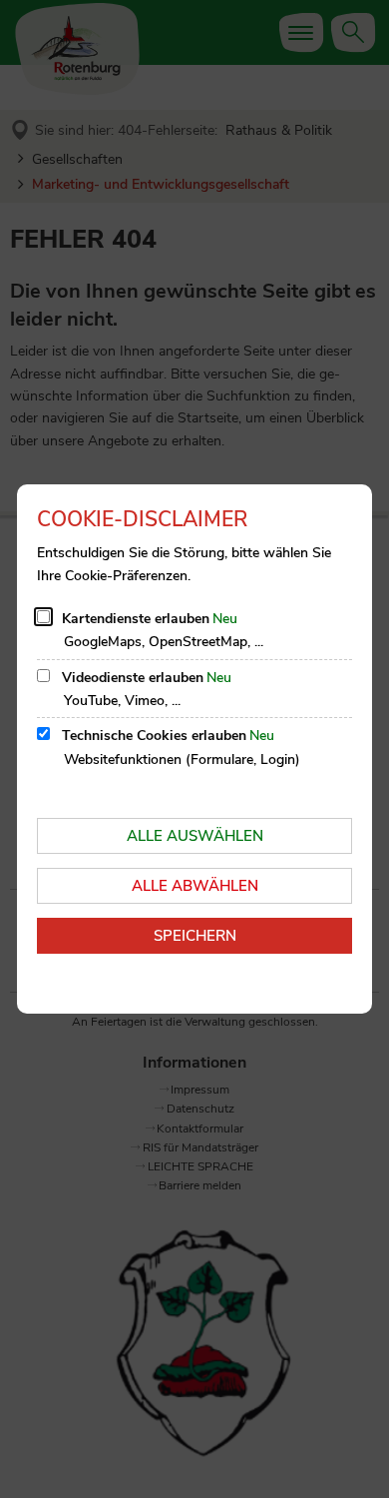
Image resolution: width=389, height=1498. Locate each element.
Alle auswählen (195, 836)
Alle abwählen (195, 886)
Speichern (195, 936)
